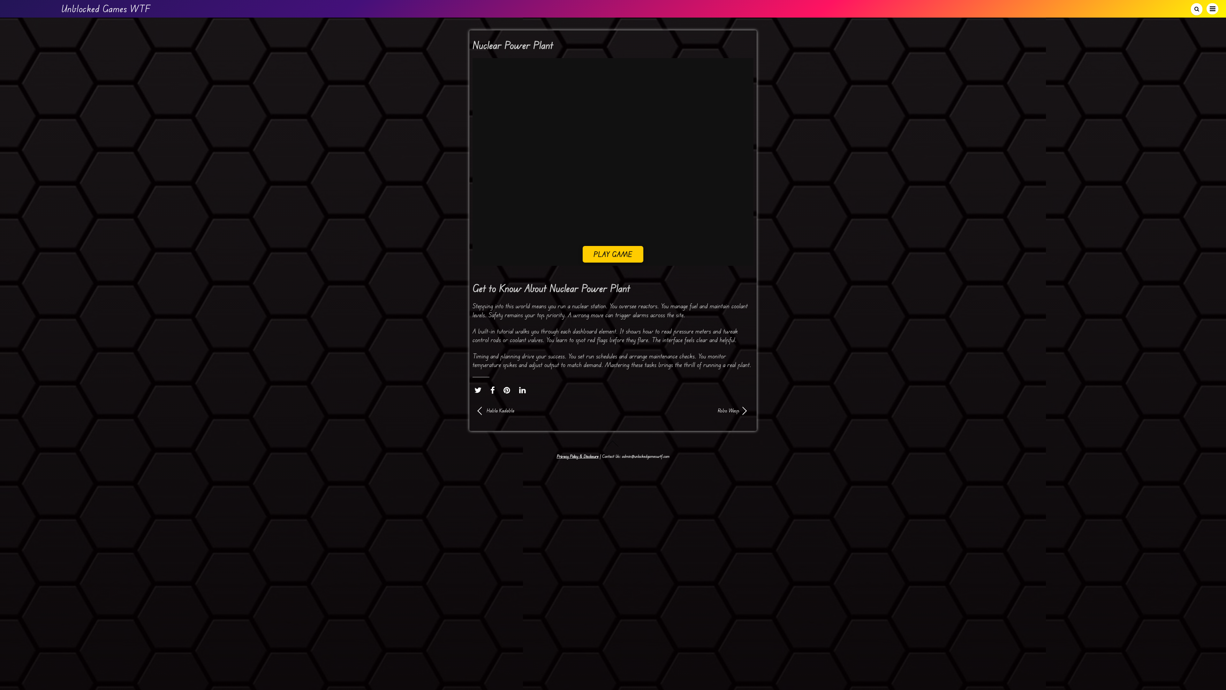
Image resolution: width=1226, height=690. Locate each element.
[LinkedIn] (524, 390)
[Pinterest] (508, 390)
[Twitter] (479, 390)
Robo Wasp (680, 410)
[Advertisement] (613, 201)
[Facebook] (494, 390)
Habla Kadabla (500, 410)
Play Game (613, 254)
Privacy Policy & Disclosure (578, 456)
